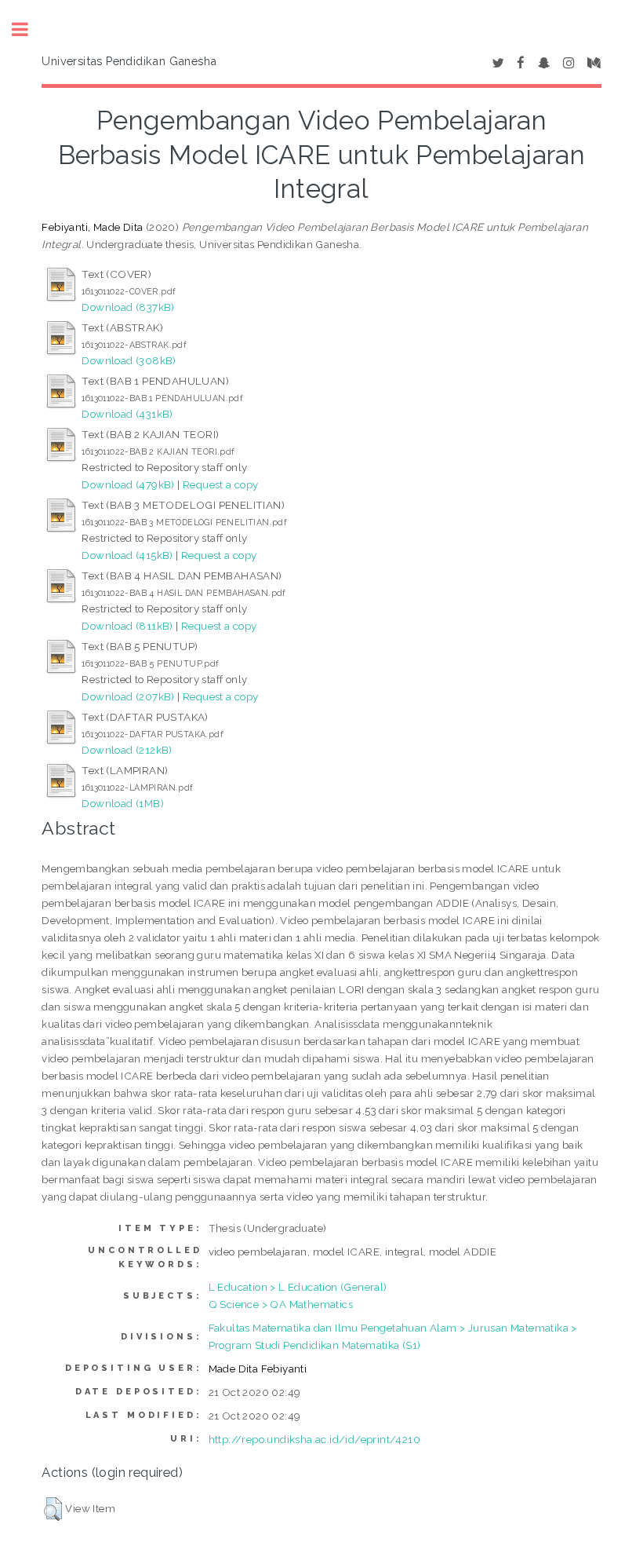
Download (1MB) (123, 803)
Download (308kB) (129, 360)
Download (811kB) (127, 625)
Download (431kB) (127, 413)
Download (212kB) (127, 750)
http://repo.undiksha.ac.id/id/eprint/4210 (314, 1439)
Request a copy (221, 484)
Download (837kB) (128, 307)
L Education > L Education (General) (298, 1287)
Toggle (28, 29)
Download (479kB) (128, 484)
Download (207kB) (128, 696)
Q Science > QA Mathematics (281, 1304)
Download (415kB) (127, 555)
